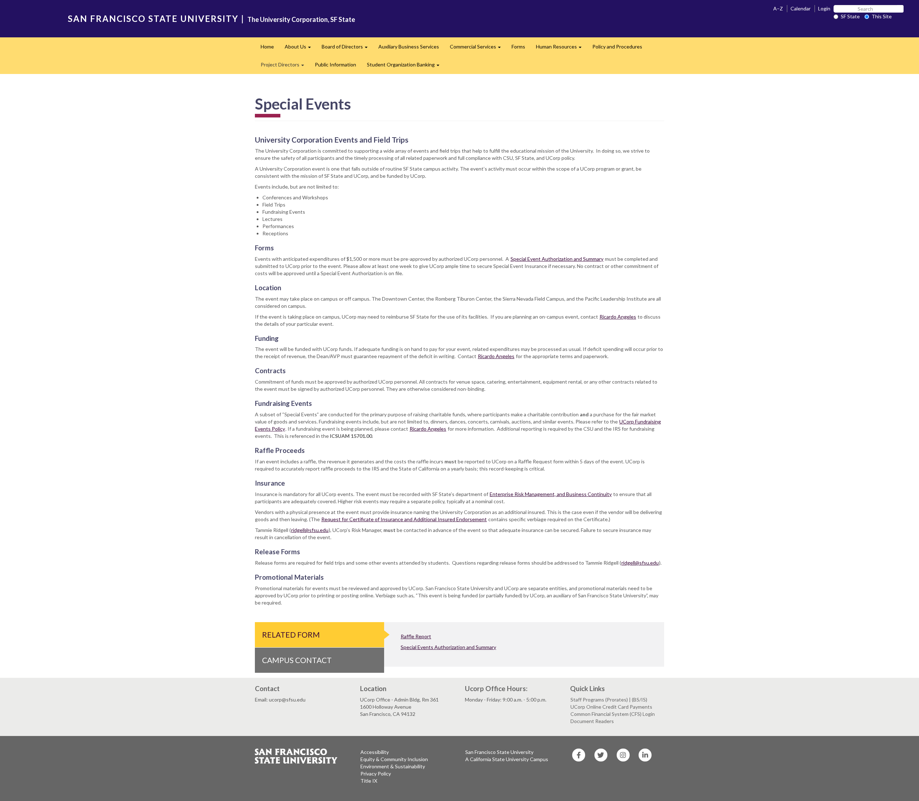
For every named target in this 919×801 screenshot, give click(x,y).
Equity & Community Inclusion (394, 759)
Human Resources (561, 48)
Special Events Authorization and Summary (448, 647)
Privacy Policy (375, 773)
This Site (882, 16)
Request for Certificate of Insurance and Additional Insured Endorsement (404, 519)
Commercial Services (478, 48)
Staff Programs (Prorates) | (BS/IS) (608, 699)
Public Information (335, 64)
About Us (300, 48)
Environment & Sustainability (392, 766)
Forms (518, 46)
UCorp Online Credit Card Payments (611, 707)
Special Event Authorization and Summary (556, 259)
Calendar (800, 8)
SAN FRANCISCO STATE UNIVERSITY (153, 18)
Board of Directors (347, 48)
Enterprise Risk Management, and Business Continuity (551, 494)
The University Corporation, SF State (301, 19)
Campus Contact (297, 660)
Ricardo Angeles (618, 317)
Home (267, 46)
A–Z (778, 8)
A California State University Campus (506, 759)
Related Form (291, 634)
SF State (850, 16)
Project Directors (285, 66)
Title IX (368, 781)
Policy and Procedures (617, 46)
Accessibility (374, 752)
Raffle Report (416, 636)
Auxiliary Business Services (408, 46)
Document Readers (592, 721)
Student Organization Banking (406, 66)
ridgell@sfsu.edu (309, 530)
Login (824, 8)
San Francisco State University (499, 752)
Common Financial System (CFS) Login (612, 714)
